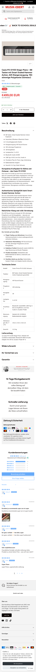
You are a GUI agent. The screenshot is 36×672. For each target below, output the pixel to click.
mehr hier (6, 615)
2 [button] (17, 573)
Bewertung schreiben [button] (18, 474)
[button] (33, 7)
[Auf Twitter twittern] (7, 123)
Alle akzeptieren (18, 663)
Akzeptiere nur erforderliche (18, 668)
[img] (6, 489)
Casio (3, 80)
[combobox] (18, 11)
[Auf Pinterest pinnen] (14, 123)
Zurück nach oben (18, 593)
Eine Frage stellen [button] (18, 478)
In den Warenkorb (24, 109)
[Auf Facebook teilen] (10, 123)
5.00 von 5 (22, 456)
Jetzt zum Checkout (18, 114)
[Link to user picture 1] (6, 517)
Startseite (4, 30)
